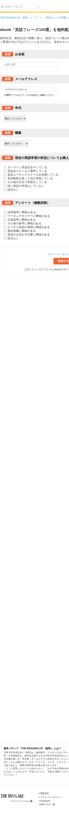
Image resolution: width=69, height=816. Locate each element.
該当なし (13, 189)
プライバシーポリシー (51, 797)
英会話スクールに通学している (27, 170)
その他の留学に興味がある (24, 223)
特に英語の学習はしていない (25, 185)
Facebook (45, 801)
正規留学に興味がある (21, 219)
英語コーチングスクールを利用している (32, 174)
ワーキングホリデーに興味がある (28, 215)
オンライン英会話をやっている (27, 167)
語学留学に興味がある (21, 212)
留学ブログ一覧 (47, 804)
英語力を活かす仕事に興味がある (28, 234)
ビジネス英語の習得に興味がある (28, 227)
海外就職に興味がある (21, 230)
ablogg (26, 801)
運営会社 (44, 793)
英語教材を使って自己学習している (30, 178)
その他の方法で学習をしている (27, 182)
